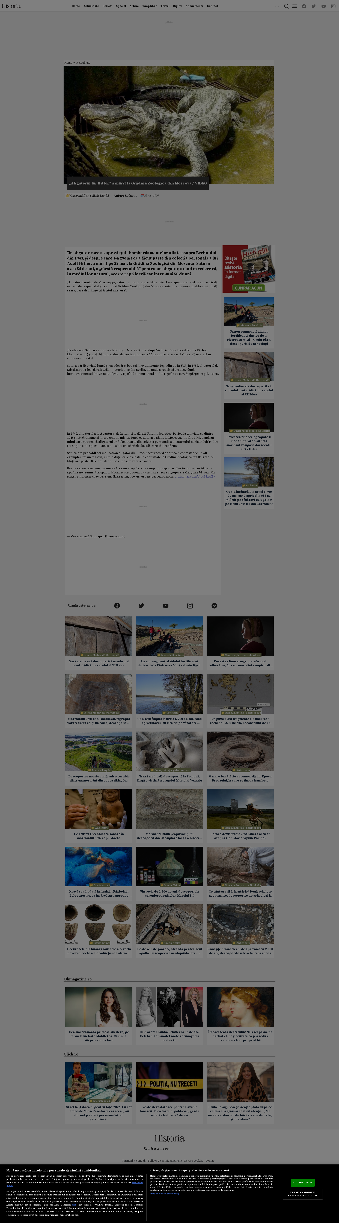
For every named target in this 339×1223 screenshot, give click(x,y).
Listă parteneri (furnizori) (164, 1193)
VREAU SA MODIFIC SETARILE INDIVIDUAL (303, 1194)
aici (74, 1204)
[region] (169, 1193)
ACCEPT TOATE (303, 1182)
